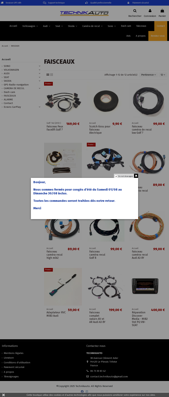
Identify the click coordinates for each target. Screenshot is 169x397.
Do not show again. (125, 176)
